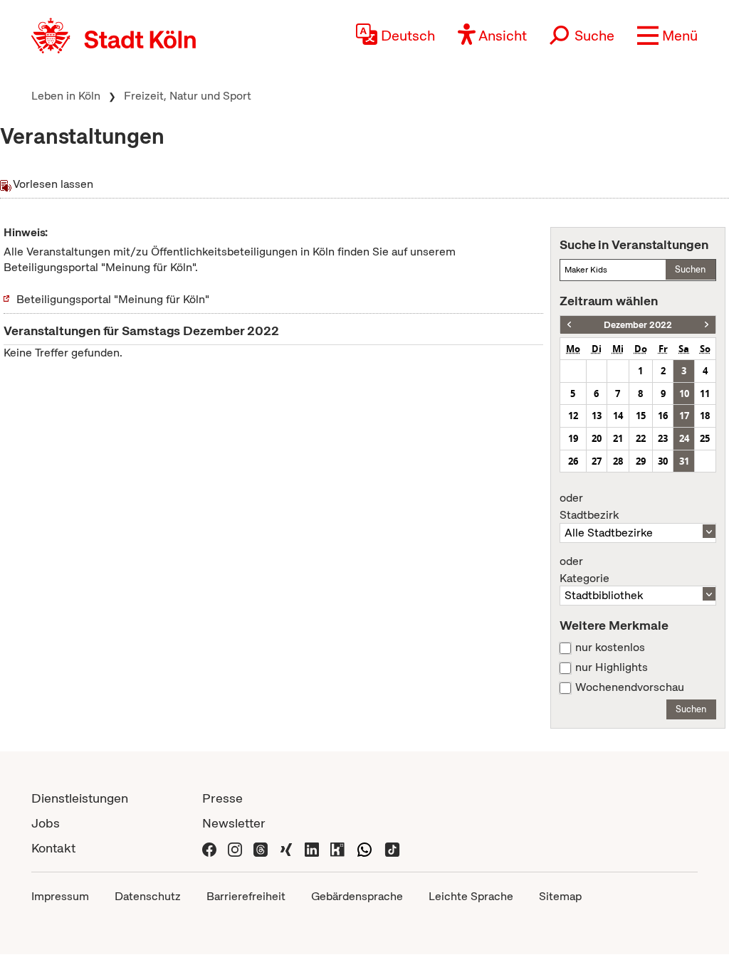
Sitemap (560, 896)
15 (641, 415)
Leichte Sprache (471, 896)
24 (684, 438)
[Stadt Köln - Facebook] (209, 847)
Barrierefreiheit (245, 896)
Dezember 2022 (638, 325)
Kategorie (584, 570)
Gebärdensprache (357, 896)
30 (663, 461)
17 (684, 415)
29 (641, 461)
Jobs (45, 823)
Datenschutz (148, 896)
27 (597, 461)
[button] (667, 35)
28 (618, 461)
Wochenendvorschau (629, 687)
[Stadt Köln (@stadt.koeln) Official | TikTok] (392, 847)
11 (705, 393)
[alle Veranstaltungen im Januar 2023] (706, 325)
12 (573, 415)
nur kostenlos (610, 647)
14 (618, 415)
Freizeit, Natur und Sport (187, 95)
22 (641, 438)
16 (663, 415)
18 (705, 415)
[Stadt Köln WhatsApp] (364, 847)
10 (684, 393)
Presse (222, 798)
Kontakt (53, 848)
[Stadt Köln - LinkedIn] (312, 847)
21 (618, 438)
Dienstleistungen (79, 798)
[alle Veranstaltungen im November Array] (569, 325)
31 (684, 461)
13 (597, 415)
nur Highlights (611, 667)
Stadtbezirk (589, 506)
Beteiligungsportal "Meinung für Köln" (112, 299)
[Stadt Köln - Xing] (286, 847)
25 (705, 438)
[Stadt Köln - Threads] (260, 847)
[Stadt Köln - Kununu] (337, 847)
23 (663, 438)
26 (573, 461)
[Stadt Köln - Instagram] (235, 847)
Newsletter (234, 823)
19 (573, 438)
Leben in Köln (65, 95)
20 (597, 438)
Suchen (690, 269)
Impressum (60, 896)
